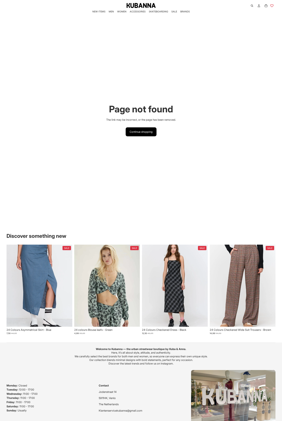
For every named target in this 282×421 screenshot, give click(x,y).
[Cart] (266, 5)
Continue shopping (141, 131)
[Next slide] (67, 285)
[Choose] (67, 322)
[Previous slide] (11, 285)
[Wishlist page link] (272, 5)
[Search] (252, 5)
